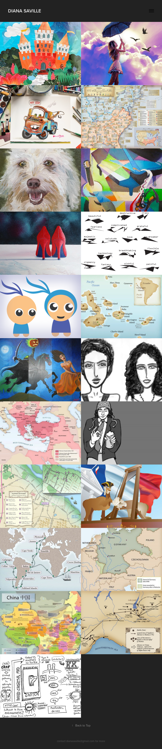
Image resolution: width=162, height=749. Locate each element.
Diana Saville (24, 10)
